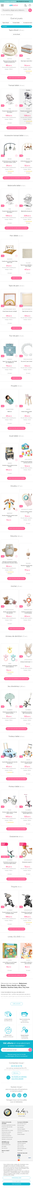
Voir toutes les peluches (16, 578)
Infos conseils (20, 1145)
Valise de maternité (21, 1148)
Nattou (23, 985)
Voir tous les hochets (16, 628)
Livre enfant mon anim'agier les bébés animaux (10, 963)
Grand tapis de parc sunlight (10, 311)
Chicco (8, 985)
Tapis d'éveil (5, 22)
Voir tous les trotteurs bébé (16, 778)
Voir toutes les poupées (16, 428)
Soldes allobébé (20, 1134)
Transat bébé (16, 22)
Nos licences (4, 1148)
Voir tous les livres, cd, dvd (16, 975)
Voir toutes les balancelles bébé (16, 228)
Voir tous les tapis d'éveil (17, 77)
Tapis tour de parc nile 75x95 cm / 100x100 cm (10, 362)
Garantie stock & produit (7, 1137)
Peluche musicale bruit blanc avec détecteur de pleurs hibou (10, 562)
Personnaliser (16, 1177)
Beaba (3, 985)
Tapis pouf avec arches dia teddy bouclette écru (9, 61)
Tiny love (25, 987)
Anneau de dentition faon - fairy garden (9, 612)
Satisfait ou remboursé (7, 1139)
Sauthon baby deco (15, 987)
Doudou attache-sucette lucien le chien (9, 516)
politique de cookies (9, 1175)
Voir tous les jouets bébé (16, 478)
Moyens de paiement (6, 1135)
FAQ (3, 1152)
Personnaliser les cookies (7, 1130)
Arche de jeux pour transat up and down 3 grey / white (9, 161)
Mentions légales (21, 1129)
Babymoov (23, 983)
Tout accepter (16, 1184)
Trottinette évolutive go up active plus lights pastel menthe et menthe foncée (9, 863)
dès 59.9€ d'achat (8, 1020)
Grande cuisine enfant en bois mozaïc (9, 466)
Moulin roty (16, 985)
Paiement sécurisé (22, 1153)
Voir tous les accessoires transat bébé (16, 177)
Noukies (4, 987)
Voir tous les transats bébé (16, 127)
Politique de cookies (6, 1132)
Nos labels (4, 1146)
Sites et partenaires (6, 1144)
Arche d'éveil (16, 34)
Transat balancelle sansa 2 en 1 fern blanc (9, 111)
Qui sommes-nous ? (21, 1123)
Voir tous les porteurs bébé (16, 829)
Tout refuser (16, 1181)
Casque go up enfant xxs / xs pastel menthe (10, 712)
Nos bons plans (20, 1125)
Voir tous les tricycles (16, 929)
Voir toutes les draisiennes (16, 879)
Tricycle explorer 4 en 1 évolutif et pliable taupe (9, 913)
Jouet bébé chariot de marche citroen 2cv (9, 762)
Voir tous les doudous (16, 528)
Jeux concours (20, 1146)
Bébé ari (10, 411)
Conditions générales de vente (8, 1125)
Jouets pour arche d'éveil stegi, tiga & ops (10, 262)
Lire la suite (16, 1003)
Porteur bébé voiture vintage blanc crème (9, 813)
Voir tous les (16, 278)
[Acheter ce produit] (16, 55)
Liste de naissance (21, 1143)
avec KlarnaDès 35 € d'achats (25, 1021)
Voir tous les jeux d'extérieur (16, 728)
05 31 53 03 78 (25, 1038)
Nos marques (20, 1127)
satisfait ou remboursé (8, 1036)
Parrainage (19, 1150)
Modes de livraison (6, 1134)
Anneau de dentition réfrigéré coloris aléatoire (9, 666)
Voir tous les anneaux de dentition (16, 678)
